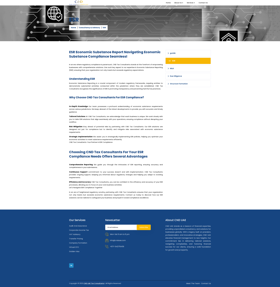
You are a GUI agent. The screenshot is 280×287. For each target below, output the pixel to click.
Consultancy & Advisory (89, 27)
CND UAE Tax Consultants (94, 283)
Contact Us (203, 3)
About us (178, 3)
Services (190, 3)
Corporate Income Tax (79, 230)
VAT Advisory (74, 234)
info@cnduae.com (118, 240)
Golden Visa (74, 251)
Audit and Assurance (78, 226)
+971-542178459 (117, 246)
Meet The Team (193, 283)
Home (168, 3)
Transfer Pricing (76, 238)
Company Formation (78, 243)
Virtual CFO (74, 247)
